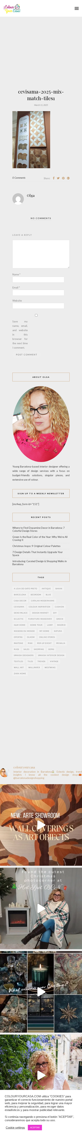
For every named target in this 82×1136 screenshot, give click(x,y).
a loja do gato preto (25, 589)
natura (58, 631)
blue (48, 595)
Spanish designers (24, 655)
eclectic (19, 619)
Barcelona (20, 595)
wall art (19, 667)
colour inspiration (39, 607)
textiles (18, 661)
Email (16, 287)
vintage (54, 661)
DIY (55, 613)
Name (16, 274)
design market (40, 613)
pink (30, 643)
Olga (31, 195)
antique (46, 589)
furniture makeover (40, 619)
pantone (18, 643)
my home (44, 631)
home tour (36, 625)
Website (17, 300)
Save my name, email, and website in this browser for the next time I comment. (20, 334)
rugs (16, 649)
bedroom (36, 595)
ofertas (18, 637)
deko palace (21, 613)
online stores (47, 637)
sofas (51, 649)
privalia (60, 643)
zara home (20, 673)
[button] (76, 8)
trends (41, 661)
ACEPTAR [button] (35, 1127)
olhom (31, 637)
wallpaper (34, 667)
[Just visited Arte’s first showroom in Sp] (41, 825)
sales (26, 649)
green (59, 619)
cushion (59, 607)
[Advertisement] (41, 63)
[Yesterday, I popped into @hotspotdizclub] (41, 908)
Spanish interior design (51, 655)
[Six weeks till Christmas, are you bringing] (41, 992)
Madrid (61, 625)
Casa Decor (20, 601)
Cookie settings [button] (15, 1127)
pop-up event (44, 643)
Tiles (30, 661)
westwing (50, 667)
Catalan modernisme (43, 601)
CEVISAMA (19, 607)
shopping (39, 649)
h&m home (20, 625)
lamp (50, 625)
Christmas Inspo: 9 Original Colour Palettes (36, 546)
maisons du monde (24, 631)
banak (58, 589)
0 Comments (18, 177)
